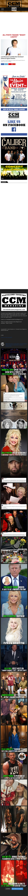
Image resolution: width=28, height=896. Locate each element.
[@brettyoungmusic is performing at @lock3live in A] (14, 765)
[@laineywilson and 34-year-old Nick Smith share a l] (14, 792)
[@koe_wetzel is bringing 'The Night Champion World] (14, 846)
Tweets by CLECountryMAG (6, 337)
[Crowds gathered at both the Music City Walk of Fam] (14, 550)
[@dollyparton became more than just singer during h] (14, 604)
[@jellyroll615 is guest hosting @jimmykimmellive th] (14, 658)
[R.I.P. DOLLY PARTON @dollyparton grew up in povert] (14, 631)
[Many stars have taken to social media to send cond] (14, 523)
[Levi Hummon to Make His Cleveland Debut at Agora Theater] (14, 54)
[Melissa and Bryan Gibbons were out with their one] (14, 712)
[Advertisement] (14, 22)
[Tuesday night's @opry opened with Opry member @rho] (14, 361)
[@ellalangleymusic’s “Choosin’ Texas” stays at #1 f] (14, 739)
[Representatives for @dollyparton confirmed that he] (14, 442)
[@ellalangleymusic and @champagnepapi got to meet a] (14, 819)
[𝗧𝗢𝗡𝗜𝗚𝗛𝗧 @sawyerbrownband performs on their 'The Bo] (14, 685)
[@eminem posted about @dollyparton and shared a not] (14, 469)
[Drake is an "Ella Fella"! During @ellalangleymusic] (14, 873)
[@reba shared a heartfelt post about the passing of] (14, 388)
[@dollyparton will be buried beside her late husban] (14, 415)
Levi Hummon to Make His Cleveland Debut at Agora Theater (12, 57)
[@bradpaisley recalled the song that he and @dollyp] (14, 496)
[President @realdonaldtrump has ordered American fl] (14, 577)
